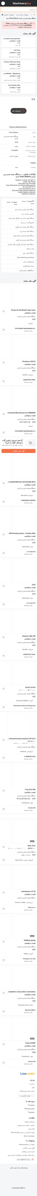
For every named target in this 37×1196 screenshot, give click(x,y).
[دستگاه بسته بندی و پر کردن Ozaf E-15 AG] (18, 673)
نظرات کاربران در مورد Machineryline (23, 1132)
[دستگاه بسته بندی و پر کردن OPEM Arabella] (18, 926)
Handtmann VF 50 (28, 891)
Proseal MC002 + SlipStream (11, 73)
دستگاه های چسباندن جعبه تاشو (23, 235)
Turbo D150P (30, 1043)
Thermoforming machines (25, 257)
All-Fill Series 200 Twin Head (11, 62)
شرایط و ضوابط (30, 1122)
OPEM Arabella (29, 940)
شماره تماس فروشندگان (27, 1091)
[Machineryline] (2, 14)
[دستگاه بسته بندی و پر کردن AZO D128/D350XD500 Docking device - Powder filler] (18, 519)
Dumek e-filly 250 (28, 636)
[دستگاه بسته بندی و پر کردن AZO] (18, 570)
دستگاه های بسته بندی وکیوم (24, 227)
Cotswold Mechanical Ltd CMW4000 (21, 413)
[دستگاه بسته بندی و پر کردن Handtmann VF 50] (18, 877)
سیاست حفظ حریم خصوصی (26, 1125)
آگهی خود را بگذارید (18, 451)
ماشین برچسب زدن (27, 214)
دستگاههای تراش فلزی (26, 270)
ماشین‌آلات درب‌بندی (27, 222)
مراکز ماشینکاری (28, 266)
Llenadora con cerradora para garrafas (11, 38)
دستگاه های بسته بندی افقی (25, 240)
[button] (3, 3)
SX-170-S (17, 50)
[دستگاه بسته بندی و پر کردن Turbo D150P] (18, 1029)
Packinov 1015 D (28, 361)
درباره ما (32, 1084)
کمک (33, 1087)
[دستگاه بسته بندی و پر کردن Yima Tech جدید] (18, 831)
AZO (33, 585)
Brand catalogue (29, 1136)
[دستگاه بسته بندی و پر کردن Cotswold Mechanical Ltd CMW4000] (18, 398)
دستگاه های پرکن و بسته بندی (24, 209)
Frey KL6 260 (30, 789)
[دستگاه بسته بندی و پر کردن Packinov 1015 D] (18, 347)
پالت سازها (30, 249)
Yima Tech (31, 846)
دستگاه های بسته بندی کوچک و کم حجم (21, 218)
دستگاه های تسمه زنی (27, 231)
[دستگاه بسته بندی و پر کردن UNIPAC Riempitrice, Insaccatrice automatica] (18, 977)
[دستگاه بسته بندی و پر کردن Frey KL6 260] (18, 775)
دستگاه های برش (28, 253)
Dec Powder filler (14, 85)
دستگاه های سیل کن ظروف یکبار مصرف (21, 244)
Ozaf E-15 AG (30, 687)
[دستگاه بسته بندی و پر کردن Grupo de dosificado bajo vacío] (18, 296)
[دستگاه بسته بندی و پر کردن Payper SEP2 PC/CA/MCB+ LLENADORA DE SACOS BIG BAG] (18, 468)
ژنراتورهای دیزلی (28, 262)
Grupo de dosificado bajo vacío (23, 310)
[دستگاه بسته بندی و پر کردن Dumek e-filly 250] (18, 622)
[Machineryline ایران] (23, 3)
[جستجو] (3, 10)
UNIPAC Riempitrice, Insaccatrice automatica (18, 992)
